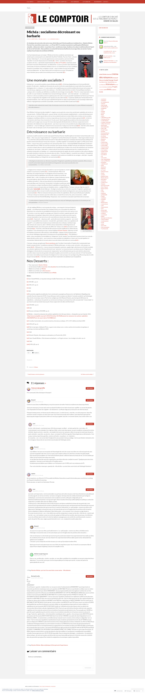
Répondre (90, 388)
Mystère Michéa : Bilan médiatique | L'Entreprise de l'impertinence (49, 645)
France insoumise (105, 147)
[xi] (36, 193)
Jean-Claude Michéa (109, 82)
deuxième (53, 267)
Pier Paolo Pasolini (105, 185)
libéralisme (103, 167)
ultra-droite (103, 225)
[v (66, 97)
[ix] (59, 157)
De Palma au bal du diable (87, 374)
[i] (53, 61)
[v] (27, 291)
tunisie (102, 224)
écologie (103, 111)
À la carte (30, 1)
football (106, 80)
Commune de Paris (105, 119)
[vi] (78, 101)
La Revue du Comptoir (59, 1)
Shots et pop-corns (43, 1)
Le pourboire (86, 1)
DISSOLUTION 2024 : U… (109, 60)
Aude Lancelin (104, 105)
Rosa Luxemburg (50, 243)
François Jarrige (104, 143)
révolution (101, 89)
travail (102, 222)
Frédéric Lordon (104, 148)
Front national (104, 150)
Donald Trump (104, 130)
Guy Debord (102, 82)
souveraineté (104, 214)
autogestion (103, 108)
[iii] (28, 285)
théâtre (102, 216)
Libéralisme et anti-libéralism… (110, 62)
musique (103, 174)
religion (102, 201)
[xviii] (37, 256)
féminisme (103, 139)
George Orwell (113, 80)
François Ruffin (104, 145)
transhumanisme (104, 221)
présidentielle (104, 194)
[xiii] (65, 226)
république (103, 197)
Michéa (44, 269)
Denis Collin (103, 128)
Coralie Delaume (104, 120)
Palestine (103, 184)
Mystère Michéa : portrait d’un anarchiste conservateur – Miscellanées (51, 570)
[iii (60, 84)
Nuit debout (104, 87)
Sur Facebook (103, 27)
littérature (110, 84)
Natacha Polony (104, 176)
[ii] (64, 72)
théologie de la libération (106, 218)
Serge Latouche (104, 207)
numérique (109, 87)
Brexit (102, 114)
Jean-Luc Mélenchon (105, 160)
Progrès (114, 87)
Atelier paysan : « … (108, 57)
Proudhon (63, 62)
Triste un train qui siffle (38, 388)
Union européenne (105, 227)
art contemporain (105, 102)
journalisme (103, 162)
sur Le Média (52, 272)
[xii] (32, 219)
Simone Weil (104, 210)
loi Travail (103, 170)
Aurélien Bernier (104, 106)
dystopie (103, 131)
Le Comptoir (33, 39)
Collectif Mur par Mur (106, 117)
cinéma (115, 74)
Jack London (104, 157)
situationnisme (104, 211)
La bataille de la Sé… (108, 51)
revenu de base (104, 204)
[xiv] (34, 228)
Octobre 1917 (104, 182)
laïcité (102, 165)
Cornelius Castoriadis (106, 122)
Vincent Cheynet (62, 230)
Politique (30, 27)
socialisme (113, 89)
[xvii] (32, 247)
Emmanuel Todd (104, 134)
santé (105, 89)
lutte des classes (104, 171)
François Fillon (104, 142)
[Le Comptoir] (72, 18)
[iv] (72, 92)
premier (45, 267)
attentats (109, 74)
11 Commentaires (53, 39)
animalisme (103, 100)
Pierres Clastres (104, 188)
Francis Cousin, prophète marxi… (111, 47)
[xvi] (77, 240)
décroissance (46, 271)
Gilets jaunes (104, 153)
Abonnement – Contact (101, 1)
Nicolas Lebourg (104, 177)
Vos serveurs (75, 1)
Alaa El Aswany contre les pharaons (36, 374)
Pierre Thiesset (104, 187)
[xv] (66, 234)
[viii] (79, 125)
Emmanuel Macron (105, 133)
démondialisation (105, 126)
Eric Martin (103, 136)
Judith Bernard (104, 164)
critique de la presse (105, 123)
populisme (103, 193)
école (101, 92)
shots (109, 89)
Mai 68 (102, 173)
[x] (46, 171)
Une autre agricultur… (108, 56)
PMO (102, 190)
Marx (57, 62)
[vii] (84, 118)
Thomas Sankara (105, 219)
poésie (102, 191)
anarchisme (102, 74)
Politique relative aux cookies (38, 690)
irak (102, 156)
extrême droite (104, 137)
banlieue (103, 113)
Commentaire (88, 667)
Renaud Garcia (104, 202)
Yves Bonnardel (104, 228)
